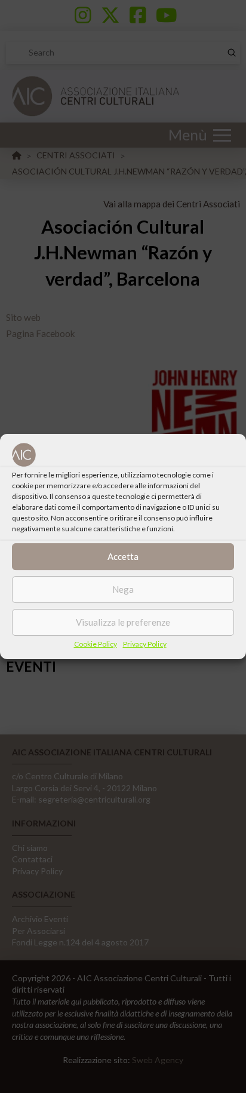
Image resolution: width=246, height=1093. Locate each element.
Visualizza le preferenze (123, 622)
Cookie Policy (95, 643)
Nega (123, 589)
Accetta (123, 556)
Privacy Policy (145, 643)
